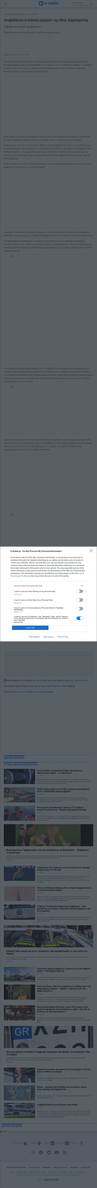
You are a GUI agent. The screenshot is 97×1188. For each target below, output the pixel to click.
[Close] (92, 551)
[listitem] (48, 585)
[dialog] (48, 594)
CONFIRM (30, 628)
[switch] (80, 591)
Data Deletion (34, 637)
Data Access (48, 637)
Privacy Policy (62, 637)
